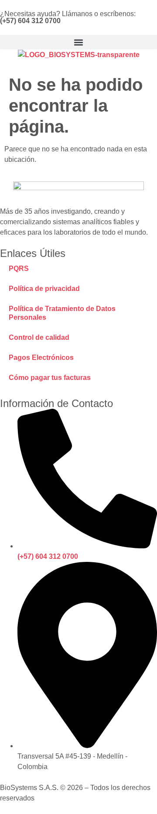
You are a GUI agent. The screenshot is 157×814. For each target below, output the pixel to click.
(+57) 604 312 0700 (30, 20)
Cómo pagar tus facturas (50, 377)
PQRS (19, 268)
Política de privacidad (44, 288)
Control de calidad (39, 337)
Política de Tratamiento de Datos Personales (62, 313)
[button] (78, 42)
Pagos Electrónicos (41, 357)
